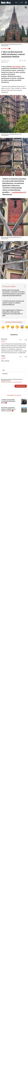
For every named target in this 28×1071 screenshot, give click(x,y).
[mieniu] (26, 2)
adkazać (3, 341)
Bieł (16, 2)
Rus (25, 60)
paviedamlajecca (18, 192)
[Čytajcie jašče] (25, 287)
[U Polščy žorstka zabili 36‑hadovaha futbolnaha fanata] (14, 401)
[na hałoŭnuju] (5, 3)
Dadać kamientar (20, 386)
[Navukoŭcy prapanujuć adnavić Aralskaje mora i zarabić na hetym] (14, 409)
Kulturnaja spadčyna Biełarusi (13, 322)
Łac (22, 60)
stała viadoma (16, 66)
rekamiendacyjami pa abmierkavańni (11, 382)
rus (22, 2)
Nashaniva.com (4, 62)
